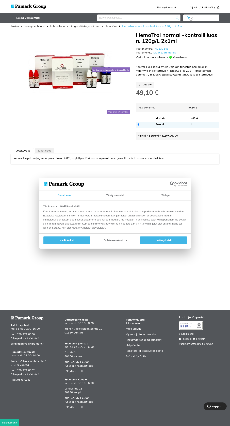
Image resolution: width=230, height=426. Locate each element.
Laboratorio (57, 26)
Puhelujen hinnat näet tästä (25, 338)
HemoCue (111, 26)
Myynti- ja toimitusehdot (141, 334)
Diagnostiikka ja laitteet (85, 26)
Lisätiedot (44, 151)
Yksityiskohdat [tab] (115, 195)
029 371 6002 (26, 370)
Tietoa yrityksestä (166, 8)
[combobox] (138, 17)
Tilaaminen (133, 323)
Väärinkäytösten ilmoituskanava (196, 344)
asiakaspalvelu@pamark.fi (27, 344)
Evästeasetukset (113, 240)
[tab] (22, 151)
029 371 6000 (26, 334)
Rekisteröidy (208, 8)
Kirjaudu (193, 8)
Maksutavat (133, 329)
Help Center (133, 345)
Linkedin (200, 339)
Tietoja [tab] (165, 195)
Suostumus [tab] (64, 195)
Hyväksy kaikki (163, 240)
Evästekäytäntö (136, 356)
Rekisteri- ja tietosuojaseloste (144, 351)
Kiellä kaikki (67, 240)
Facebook (187, 339)
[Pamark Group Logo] (28, 5)
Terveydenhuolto (35, 26)
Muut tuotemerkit (164, 52)
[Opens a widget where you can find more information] (215, 406)
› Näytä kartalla (20, 380)
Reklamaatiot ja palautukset (143, 340)
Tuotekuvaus (22, 151)
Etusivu (15, 26)
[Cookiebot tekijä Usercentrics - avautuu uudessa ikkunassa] (172, 184)
